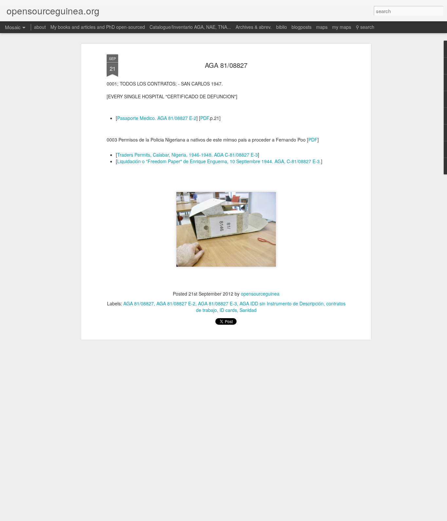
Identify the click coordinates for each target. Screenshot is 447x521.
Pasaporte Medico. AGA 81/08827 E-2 (156, 118)
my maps (341, 27)
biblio (281, 27)
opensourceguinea (260, 293)
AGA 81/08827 (226, 65)
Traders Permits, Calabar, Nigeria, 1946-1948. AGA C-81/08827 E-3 (187, 154)
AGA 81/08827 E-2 (175, 303)
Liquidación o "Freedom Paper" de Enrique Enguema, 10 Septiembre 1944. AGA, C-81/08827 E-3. (219, 161)
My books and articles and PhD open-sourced (97, 27)
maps (322, 27)
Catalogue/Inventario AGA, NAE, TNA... (190, 27)
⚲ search (365, 27)
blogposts (302, 27)
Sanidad (248, 310)
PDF (204, 118)
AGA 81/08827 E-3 (217, 303)
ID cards (228, 310)
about (40, 27)
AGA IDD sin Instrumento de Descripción (282, 303)
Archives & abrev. (254, 27)
